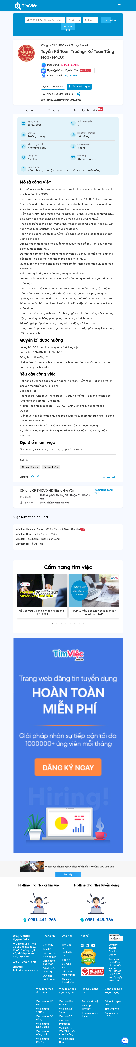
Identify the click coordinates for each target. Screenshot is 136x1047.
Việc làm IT (65, 1016)
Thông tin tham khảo (68, 981)
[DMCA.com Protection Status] (88, 957)
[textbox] (52, 20)
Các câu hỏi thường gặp (49, 955)
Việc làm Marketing (64, 1022)
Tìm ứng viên (112, 1008)
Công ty (53, 110)
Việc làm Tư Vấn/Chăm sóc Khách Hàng (67, 1031)
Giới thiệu (48, 944)
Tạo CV (66, 959)
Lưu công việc (54, 86)
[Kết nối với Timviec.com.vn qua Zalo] (125, 1041)
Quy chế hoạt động (49, 977)
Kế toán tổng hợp (30, 467)
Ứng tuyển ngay (80, 86)
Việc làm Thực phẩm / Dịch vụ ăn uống (38, 539)
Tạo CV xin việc (90, 1001)
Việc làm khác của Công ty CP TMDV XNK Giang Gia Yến (50, 529)
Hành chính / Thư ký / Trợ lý (45, 170)
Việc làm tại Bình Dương (42, 1025)
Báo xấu (111, 477)
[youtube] (93, 945)
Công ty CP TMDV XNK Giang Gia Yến (65, 45)
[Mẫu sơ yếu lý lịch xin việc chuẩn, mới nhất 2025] (42, 590)
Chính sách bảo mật (49, 962)
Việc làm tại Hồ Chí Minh (29, 543)
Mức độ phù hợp (88, 110)
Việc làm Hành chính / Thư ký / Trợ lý (36, 534)
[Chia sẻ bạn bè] (78, 94)
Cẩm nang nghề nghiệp (68, 973)
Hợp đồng (83, 136)
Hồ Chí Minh (71, 75)
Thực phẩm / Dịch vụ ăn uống (82, 170)
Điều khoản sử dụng (49, 970)
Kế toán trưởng (51, 467)
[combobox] (52, 20)
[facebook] (83, 945)
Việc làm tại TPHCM (42, 1010)
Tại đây (68, 874)
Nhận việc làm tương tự (59, 93)
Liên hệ (47, 949)
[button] (52, 623)
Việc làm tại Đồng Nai (42, 1033)
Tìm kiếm (107, 20)
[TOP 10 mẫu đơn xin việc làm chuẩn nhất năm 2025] (94, 590)
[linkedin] (88, 945)
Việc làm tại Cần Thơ (42, 1040)
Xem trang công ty (104, 491)
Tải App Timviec (86, 1007)
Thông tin (26, 110)
